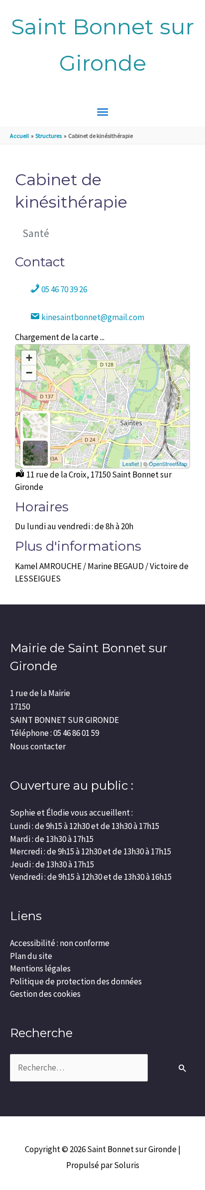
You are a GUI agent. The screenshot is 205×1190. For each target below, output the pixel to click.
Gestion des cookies (45, 993)
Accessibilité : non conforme (59, 943)
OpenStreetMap (168, 464)
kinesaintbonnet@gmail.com (92, 317)
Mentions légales (40, 968)
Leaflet (130, 464)
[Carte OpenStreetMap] (35, 425)
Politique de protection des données (76, 981)
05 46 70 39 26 (63, 289)
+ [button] (29, 358)
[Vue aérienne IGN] (35, 453)
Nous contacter (38, 746)
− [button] (29, 372)
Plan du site (31, 956)
